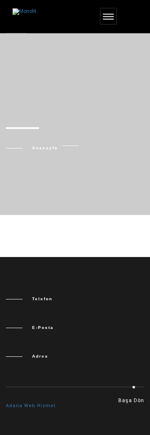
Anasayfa (45, 148)
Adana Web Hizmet (30, 405)
